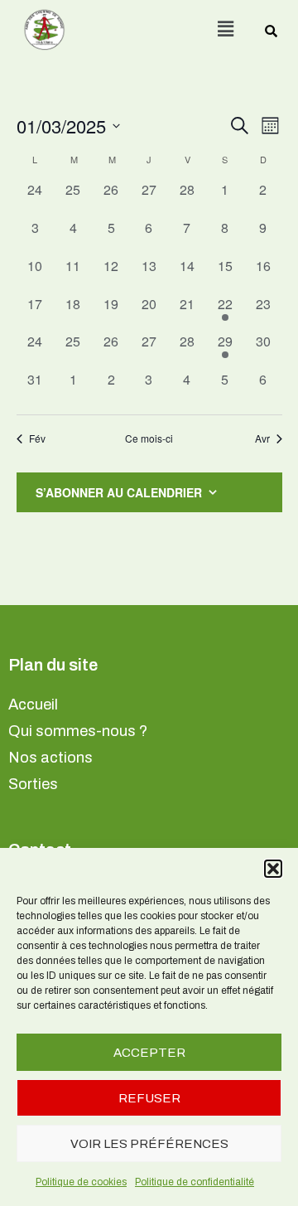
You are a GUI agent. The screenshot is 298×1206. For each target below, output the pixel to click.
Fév (37, 438)
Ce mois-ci (149, 438)
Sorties (33, 784)
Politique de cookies (81, 1182)
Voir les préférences (149, 1143)
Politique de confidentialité (194, 1182)
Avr (262, 438)
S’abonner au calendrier (119, 492)
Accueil (33, 704)
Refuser (149, 1098)
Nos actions (50, 757)
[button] (273, 868)
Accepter (149, 1052)
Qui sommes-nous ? (77, 731)
